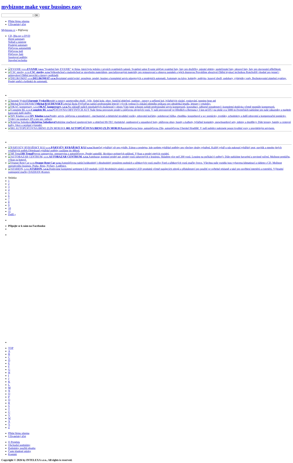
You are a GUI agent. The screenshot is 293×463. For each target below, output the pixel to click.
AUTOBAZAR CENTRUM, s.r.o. (69, 156)
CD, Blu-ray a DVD (19, 35)
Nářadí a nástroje (17, 42)
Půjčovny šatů (15, 54)
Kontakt (12, 454)
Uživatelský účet (17, 24)
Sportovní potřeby (17, 57)
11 (9, 211)
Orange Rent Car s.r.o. (48, 162)
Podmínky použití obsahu (21, 448)
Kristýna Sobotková (43, 122)
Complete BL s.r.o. (41, 109)
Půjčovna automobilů (19, 48)
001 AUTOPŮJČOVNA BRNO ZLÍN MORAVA (94, 128)
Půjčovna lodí (15, 51)
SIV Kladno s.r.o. (40, 116)
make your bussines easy (41, 7)
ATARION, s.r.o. (39, 168)
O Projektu (14, 442)
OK (36, 15)
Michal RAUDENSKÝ (49, 103)
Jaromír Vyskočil (38, 100)
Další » (12, 214)
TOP (10, 348)
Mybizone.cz (8, 30)
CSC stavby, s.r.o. (40, 72)
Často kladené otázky (19, 451)
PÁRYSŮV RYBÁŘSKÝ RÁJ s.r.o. (71, 147)
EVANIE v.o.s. (35, 69)
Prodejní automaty (18, 45)
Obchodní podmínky (19, 445)
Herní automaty (16, 38)
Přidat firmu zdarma (18, 21)
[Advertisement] (47, 91)
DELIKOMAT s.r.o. (44, 78)
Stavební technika (17, 60)
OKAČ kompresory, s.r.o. (53, 106)
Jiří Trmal (27, 153)
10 (9, 208)
